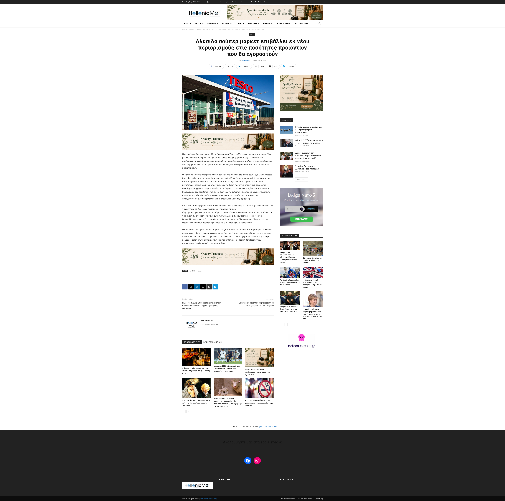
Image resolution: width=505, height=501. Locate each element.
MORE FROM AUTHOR (212, 342)
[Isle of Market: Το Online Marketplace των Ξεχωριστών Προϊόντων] (259, 357)
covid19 (192, 271)
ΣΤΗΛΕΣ (238, 23)
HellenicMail (245, 60)
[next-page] (188, 411)
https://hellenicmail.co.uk (209, 324)
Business (252, 23)
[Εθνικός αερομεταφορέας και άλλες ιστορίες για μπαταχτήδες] (286, 130)
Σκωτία (191, 29)
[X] (191, 286)
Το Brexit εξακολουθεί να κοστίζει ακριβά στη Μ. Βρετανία (289, 282)
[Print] (209, 286)
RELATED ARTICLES (192, 342)
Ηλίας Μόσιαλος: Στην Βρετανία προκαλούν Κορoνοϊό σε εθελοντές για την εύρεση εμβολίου (201, 306)
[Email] (203, 286)
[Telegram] (215, 286)
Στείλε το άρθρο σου (239, 2)
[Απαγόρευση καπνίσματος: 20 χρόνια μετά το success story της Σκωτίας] (259, 388)
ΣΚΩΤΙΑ (198, 23)
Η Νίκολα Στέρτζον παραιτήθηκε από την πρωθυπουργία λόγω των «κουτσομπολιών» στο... (312, 314)
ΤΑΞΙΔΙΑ (266, 23)
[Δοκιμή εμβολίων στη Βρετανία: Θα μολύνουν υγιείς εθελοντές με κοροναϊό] (286, 156)
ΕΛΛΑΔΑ (225, 23)
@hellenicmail (268, 426)
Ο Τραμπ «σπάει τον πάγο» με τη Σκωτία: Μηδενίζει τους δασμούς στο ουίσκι (196, 370)
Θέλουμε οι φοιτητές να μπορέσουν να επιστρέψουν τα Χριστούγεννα (256, 304)
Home (184, 29)
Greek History (301, 23)
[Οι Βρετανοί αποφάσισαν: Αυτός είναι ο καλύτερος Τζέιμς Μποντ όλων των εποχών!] (290, 245)
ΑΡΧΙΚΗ (187, 23)
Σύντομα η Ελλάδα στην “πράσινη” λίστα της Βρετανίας (312, 260)
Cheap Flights (283, 23)
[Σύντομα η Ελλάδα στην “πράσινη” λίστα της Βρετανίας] (313, 248)
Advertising (268, 2)
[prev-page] (184, 411)
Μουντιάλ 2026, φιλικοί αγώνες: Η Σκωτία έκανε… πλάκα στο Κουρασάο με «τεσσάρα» (227, 368)
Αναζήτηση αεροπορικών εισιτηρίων (217, 2)
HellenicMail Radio (255, 2)
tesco (200, 271)
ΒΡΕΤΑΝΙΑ (211, 23)
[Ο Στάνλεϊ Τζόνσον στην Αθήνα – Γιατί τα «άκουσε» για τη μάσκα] (286, 143)
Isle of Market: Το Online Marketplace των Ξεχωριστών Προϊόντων (257, 372)
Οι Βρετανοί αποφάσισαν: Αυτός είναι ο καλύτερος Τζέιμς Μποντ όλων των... (288, 257)
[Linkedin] (197, 286)
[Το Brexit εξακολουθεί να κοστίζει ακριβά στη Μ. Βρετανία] (290, 272)
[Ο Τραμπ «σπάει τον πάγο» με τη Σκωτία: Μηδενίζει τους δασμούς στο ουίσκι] (196, 357)
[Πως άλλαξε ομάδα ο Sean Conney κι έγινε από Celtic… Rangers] (290, 298)
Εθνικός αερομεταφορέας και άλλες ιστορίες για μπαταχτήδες (308, 129)
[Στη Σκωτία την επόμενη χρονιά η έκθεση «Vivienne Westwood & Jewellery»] (196, 388)
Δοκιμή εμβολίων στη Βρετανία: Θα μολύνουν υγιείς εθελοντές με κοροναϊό (308, 155)
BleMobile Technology (209, 498)
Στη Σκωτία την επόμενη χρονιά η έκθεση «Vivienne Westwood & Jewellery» (196, 403)
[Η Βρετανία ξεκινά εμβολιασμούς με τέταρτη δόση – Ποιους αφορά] (313, 272)
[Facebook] (185, 286)
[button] (319, 23)
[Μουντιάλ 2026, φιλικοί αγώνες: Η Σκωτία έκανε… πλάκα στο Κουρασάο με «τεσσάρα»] (228, 356)
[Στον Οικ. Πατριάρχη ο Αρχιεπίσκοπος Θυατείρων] (286, 171)
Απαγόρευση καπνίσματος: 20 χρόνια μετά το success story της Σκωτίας (259, 403)
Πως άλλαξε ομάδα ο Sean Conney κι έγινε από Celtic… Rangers (288, 309)
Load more (300, 179)
